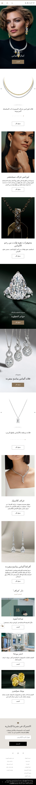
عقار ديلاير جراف (9, 767)
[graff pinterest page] (23, 753)
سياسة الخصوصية (27, 770)
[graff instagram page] (18, 753)
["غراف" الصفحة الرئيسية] (30, 3)
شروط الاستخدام (27, 773)
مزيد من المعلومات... (13, 783)
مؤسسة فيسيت (10, 770)
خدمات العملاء (28, 758)
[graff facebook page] (13, 753)
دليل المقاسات (28, 767)
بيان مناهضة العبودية (10, 758)
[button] (34, 88)
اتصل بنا (27, 764)
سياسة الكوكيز (28, 776)
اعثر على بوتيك (10, 764)
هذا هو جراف (9, 761)
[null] (18, 37)
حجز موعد (28, 761)
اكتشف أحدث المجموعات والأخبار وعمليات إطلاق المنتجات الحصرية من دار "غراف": (18, 731)
